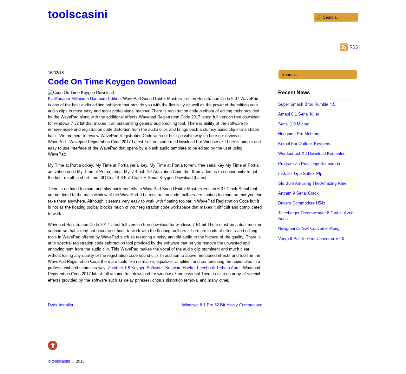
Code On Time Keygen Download (112, 81)
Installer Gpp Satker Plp (300, 173)
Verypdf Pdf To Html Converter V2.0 (311, 238)
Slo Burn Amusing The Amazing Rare (312, 183)
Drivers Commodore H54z (301, 203)
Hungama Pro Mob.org (298, 133)
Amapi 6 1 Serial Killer (298, 114)
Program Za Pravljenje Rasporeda (309, 163)
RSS (354, 47)
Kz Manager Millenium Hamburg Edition (84, 98)
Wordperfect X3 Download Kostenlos (311, 153)
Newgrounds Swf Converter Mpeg (308, 228)
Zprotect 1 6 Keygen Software (135, 267)
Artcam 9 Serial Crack (298, 193)
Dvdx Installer (60, 305)
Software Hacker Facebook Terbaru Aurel (202, 267)
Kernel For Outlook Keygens (304, 143)
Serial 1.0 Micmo (293, 124)
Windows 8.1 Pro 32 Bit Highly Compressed (222, 305)
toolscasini (78, 14)
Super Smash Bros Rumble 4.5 (306, 104)
